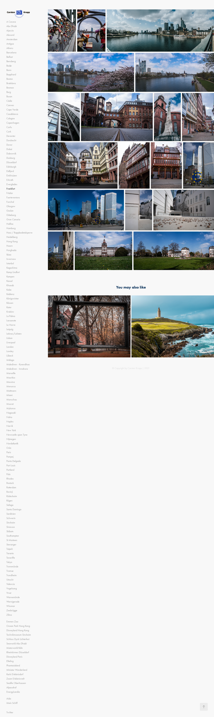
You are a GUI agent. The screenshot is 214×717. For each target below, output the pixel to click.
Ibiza (8, 254)
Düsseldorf (11, 162)
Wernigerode (12, 601)
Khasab (10, 285)
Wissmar (10, 606)
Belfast (9, 56)
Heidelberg (11, 236)
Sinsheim (10, 522)
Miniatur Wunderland (16, 669)
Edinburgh (11, 166)
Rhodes (10, 478)
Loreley (9, 351)
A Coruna (11, 21)
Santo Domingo (13, 509)
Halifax (9, 223)
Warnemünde (13, 597)
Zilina (9, 614)
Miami (9, 395)
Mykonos (11, 408)
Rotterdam (11, 487)
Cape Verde (12, 109)
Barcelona (11, 52)
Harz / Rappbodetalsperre (19, 232)
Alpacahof (11, 687)
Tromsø (9, 570)
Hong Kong (12, 241)
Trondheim (11, 575)
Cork (8, 131)
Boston (9, 78)
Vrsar (8, 592)
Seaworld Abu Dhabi (16, 643)
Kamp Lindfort (13, 272)
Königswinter (12, 298)
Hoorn (9, 245)
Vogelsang (11, 588)
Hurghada (11, 250)
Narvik (9, 425)
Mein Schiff (12, 702)
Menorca (11, 386)
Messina (10, 381)
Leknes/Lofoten (14, 333)
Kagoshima (11, 267)
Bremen (10, 87)
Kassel (9, 280)
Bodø (8, 65)
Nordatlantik (12, 443)
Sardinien (11, 513)
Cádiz (9, 100)
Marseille (11, 373)
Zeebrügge (11, 610)
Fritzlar (9, 193)
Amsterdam (11, 39)
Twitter (9, 712)
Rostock (10, 483)
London (10, 346)
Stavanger (11, 544)
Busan (9, 96)
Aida (8, 698)
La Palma (10, 316)
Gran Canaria (13, 219)
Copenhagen (12, 122)
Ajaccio (10, 30)
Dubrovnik (11, 153)
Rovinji (9, 491)
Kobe (8, 289)
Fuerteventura (13, 197)
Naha (9, 417)
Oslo (8, 447)
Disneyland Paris (14, 656)
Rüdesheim (11, 496)
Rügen (9, 500)
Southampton (12, 535)
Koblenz (10, 294)
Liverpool (10, 342)
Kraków (10, 311)
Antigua (10, 43)
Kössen (9, 302)
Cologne (10, 118)
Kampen (10, 276)
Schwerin (11, 518)
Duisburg (10, 157)
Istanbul (10, 263)
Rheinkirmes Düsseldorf (17, 652)
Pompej (9, 456)
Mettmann (11, 390)
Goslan (9, 210)
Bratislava (11, 83)
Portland (10, 469)
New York (11, 430)
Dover (9, 144)
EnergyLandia (13, 691)
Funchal (10, 201)
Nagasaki (11, 412)
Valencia (10, 584)
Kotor (8, 307)
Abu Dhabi (11, 26)
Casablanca (12, 113)
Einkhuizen (11, 175)
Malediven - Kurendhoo (18, 364)
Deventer (10, 135)
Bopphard (11, 74)
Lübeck (9, 355)
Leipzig (9, 329)
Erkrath (9, 179)
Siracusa (10, 526)
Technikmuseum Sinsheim (18, 634)
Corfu (9, 127)
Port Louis (10, 465)
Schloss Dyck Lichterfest (17, 639)
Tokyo (9, 562)
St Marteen (11, 540)
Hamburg (11, 228)
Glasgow (10, 206)
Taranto (10, 553)
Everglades (11, 184)
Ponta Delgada (13, 461)
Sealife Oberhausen (16, 683)
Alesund (10, 34)
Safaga (9, 504)
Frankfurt (10, 188)
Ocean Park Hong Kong (18, 625)
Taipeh (9, 548)
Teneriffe (10, 557)
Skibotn (9, 531)
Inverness (11, 258)
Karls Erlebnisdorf (14, 674)
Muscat (9, 403)
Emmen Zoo (12, 621)
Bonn (8, 70)
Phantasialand (13, 665)
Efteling (9, 661)
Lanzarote (11, 320)
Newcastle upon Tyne (16, 434)
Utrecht (9, 579)
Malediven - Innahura (17, 368)
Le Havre (10, 324)
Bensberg (11, 61)
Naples (9, 421)
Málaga (10, 359)
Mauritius (10, 377)
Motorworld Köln (14, 647)
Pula (8, 474)
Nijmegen (11, 439)
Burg (8, 92)
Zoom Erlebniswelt (15, 678)
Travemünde (12, 566)
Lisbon (9, 338)
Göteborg (11, 215)
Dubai (9, 149)
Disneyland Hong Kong (17, 630)
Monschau (11, 399)
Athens (9, 48)
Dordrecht (11, 140)
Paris (8, 452)
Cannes (10, 105)
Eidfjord (10, 171)
